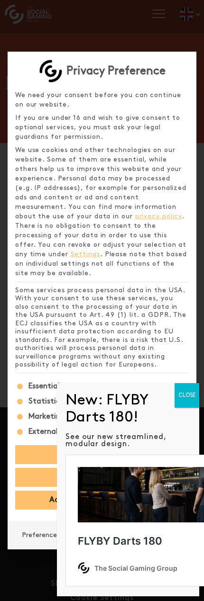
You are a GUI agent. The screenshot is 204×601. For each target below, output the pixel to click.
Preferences (41, 535)
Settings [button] (85, 254)
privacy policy (158, 216)
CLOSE (186, 395)
